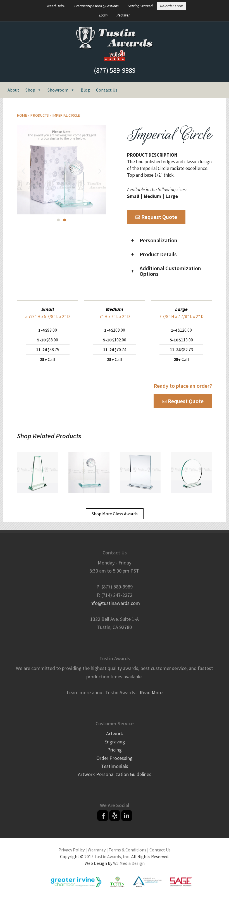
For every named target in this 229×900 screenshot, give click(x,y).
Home (22, 115)
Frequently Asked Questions (96, 5)
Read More (151, 692)
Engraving (114, 741)
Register (123, 15)
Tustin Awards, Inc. (112, 856)
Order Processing (114, 758)
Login (103, 15)
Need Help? (56, 5)
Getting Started (140, 5)
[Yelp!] (114, 815)
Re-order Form (171, 5)
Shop (30, 90)
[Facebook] (102, 815)
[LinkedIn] (126, 815)
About (13, 90)
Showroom (57, 90)
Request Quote (159, 216)
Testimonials (114, 766)
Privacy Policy (71, 850)
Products (39, 115)
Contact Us (106, 90)
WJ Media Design (129, 863)
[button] (23, 170)
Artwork (114, 733)
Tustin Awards (114, 38)
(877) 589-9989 (114, 70)
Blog (85, 90)
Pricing (114, 749)
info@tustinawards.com (114, 603)
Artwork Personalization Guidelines (114, 774)
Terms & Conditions (127, 850)
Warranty (97, 850)
